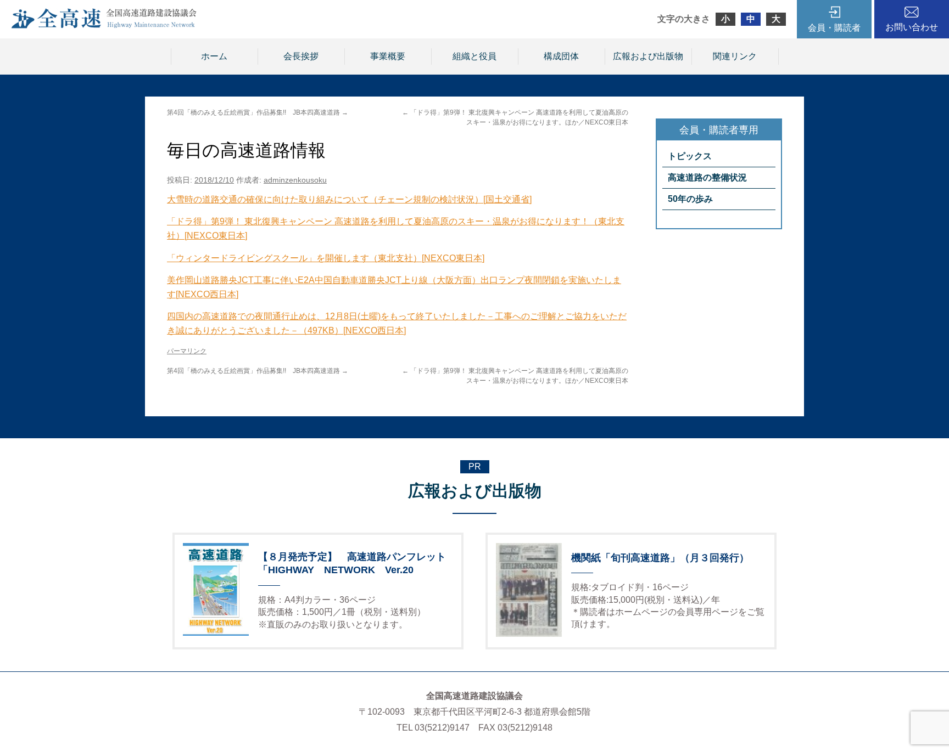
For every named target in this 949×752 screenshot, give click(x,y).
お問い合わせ (911, 27)
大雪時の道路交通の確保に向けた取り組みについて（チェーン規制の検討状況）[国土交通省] (349, 199)
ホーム (214, 56)
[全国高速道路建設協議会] (104, 25)
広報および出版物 (648, 56)
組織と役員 (474, 56)
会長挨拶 (301, 56)
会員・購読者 (834, 27)
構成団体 (561, 56)
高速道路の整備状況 (707, 177)
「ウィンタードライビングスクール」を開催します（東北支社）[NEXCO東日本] (325, 258)
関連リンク (735, 56)
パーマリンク (186, 351)
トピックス (690, 156)
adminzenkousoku (295, 180)
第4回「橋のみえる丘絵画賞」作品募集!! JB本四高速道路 (257, 112)
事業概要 (387, 56)
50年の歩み (690, 198)
